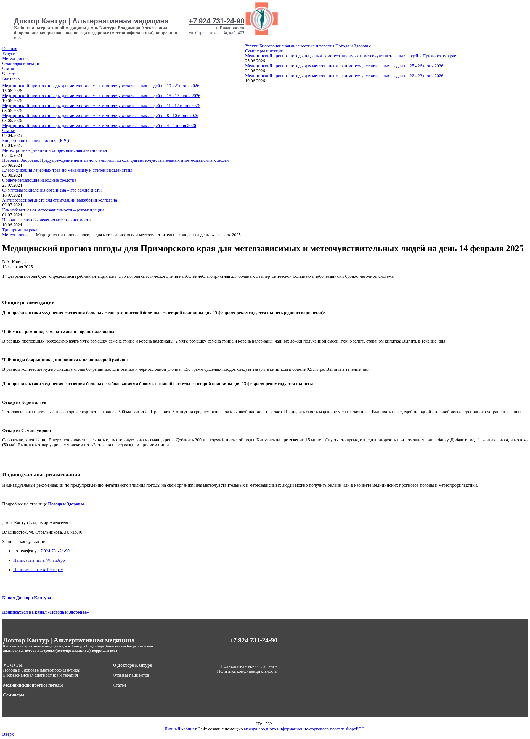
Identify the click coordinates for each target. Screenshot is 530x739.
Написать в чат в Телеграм (38, 569)
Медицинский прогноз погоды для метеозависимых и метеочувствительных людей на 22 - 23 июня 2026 (344, 75)
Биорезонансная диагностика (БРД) (35, 140)
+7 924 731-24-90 (216, 21)
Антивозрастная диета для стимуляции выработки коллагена (59, 200)
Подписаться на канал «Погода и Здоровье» (45, 612)
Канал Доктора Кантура (26, 597)
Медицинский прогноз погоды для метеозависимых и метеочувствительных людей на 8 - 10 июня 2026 (100, 115)
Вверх (8, 734)
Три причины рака (19, 229)
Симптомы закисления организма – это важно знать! (52, 190)
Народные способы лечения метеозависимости (46, 220)
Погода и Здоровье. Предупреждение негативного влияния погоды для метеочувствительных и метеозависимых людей (115, 160)
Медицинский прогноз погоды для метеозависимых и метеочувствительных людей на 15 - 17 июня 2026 (101, 95)
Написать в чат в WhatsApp (39, 560)
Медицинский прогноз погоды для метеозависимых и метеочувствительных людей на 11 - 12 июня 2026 (101, 105)
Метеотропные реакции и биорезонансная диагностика (54, 150)
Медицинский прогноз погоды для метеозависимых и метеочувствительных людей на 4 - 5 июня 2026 (99, 125)
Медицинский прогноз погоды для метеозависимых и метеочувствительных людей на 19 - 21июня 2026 (100, 85)
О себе (8, 73)
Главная (9, 48)
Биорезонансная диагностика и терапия (296, 46)
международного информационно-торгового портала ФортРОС (304, 729)
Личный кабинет (181, 729)
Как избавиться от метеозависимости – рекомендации (53, 210)
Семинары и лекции (21, 63)
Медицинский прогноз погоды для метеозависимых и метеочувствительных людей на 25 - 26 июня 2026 (344, 65)
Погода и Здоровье (353, 46)
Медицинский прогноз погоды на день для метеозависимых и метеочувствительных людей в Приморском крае (350, 56)
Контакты (11, 78)
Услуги (8, 53)
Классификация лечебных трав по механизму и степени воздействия (67, 170)
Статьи (8, 68)
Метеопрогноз (15, 58)
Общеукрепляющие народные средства (39, 180)
